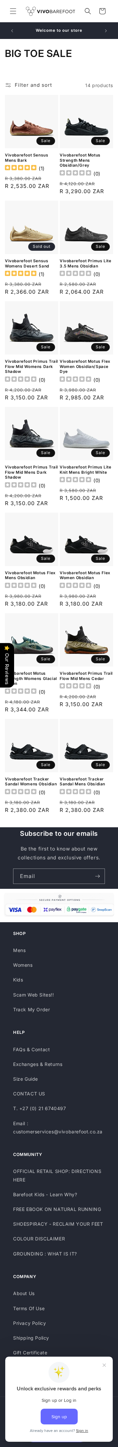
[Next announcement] (106, 31)
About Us (24, 1293)
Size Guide (25, 1079)
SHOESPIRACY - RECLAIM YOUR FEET (58, 1224)
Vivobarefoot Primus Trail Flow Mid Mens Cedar (86, 676)
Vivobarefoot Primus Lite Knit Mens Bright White (85, 470)
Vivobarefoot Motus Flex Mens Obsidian (30, 575)
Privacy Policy (29, 1323)
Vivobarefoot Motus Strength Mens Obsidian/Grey (80, 160)
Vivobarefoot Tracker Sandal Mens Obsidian (82, 782)
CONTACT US (29, 1093)
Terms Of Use (29, 1308)
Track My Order (31, 1009)
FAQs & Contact (31, 1049)
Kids (18, 979)
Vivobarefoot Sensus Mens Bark (26, 158)
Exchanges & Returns (37, 1064)
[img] (20, 168)
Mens (19, 950)
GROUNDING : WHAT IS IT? (45, 1253)
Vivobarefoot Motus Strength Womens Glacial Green (31, 678)
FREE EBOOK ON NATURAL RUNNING (57, 1209)
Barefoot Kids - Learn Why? (45, 1194)
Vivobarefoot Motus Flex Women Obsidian (85, 575)
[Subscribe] (97, 876)
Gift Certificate (30, 1352)
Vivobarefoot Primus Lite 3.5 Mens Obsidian (85, 263)
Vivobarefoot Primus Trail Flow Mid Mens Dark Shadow (31, 472)
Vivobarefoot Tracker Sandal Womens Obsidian (31, 782)
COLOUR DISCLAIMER (39, 1238)
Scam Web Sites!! (33, 995)
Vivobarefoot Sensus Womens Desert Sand (27, 263)
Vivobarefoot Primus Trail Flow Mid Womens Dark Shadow (31, 366)
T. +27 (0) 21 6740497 (39, 1108)
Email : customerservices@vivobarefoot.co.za (58, 1127)
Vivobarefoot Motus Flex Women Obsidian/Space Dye (85, 366)
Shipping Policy (31, 1338)
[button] (13, 11)
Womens (23, 965)
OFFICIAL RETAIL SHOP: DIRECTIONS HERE (57, 1175)
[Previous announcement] (12, 31)
